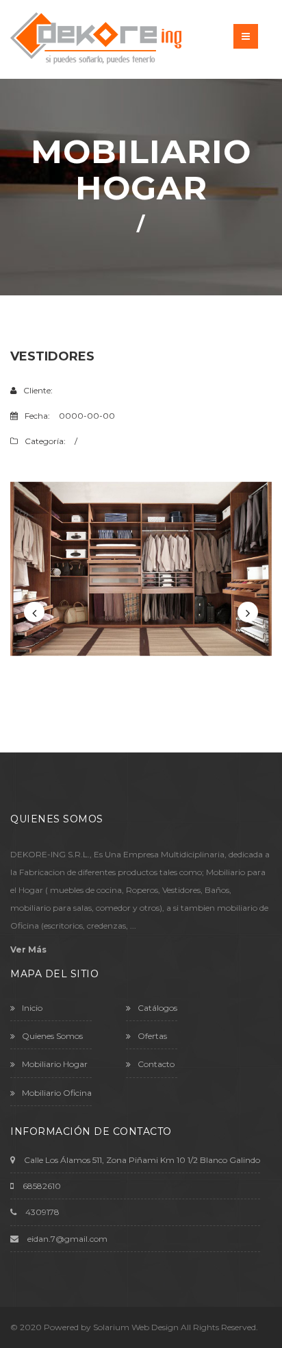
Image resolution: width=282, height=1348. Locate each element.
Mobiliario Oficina (57, 1093)
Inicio (32, 1008)
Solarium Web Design (136, 1327)
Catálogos (157, 1008)
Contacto (156, 1064)
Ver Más (28, 949)
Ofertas (152, 1036)
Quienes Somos (52, 1036)
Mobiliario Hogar (55, 1064)
